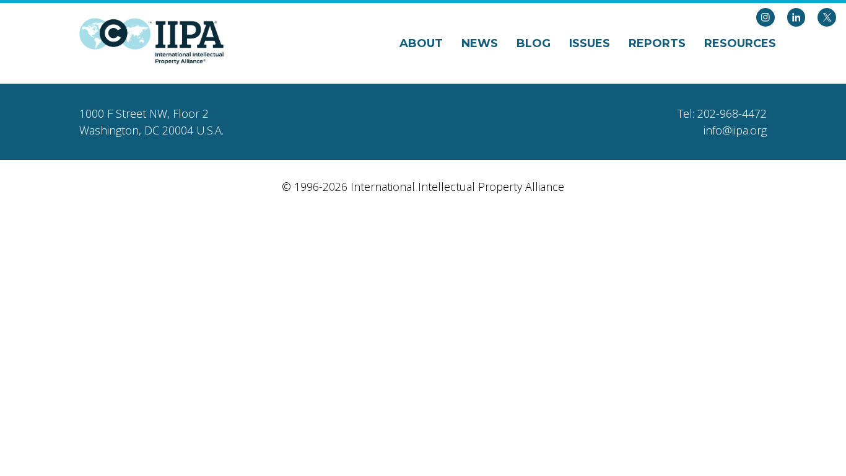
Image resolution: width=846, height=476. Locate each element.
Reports (657, 43)
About (421, 43)
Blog (534, 43)
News (479, 43)
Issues (589, 43)
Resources (740, 43)
